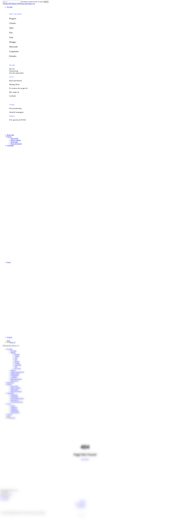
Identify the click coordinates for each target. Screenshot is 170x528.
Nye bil (11, 69)
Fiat (10, 32)
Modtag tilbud (14, 84)
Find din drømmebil (16, 73)
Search (46, 2)
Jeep (11, 37)
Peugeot (12, 18)
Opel (11, 28)
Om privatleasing (15, 108)
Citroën (12, 23)
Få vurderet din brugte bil (18, 88)
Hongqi (12, 42)
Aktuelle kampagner (16, 112)
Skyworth (13, 46)
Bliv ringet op (14, 92)
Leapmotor (14, 51)
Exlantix (12, 56)
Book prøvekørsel (15, 81)
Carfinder (12, 96)
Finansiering (13, 71)
